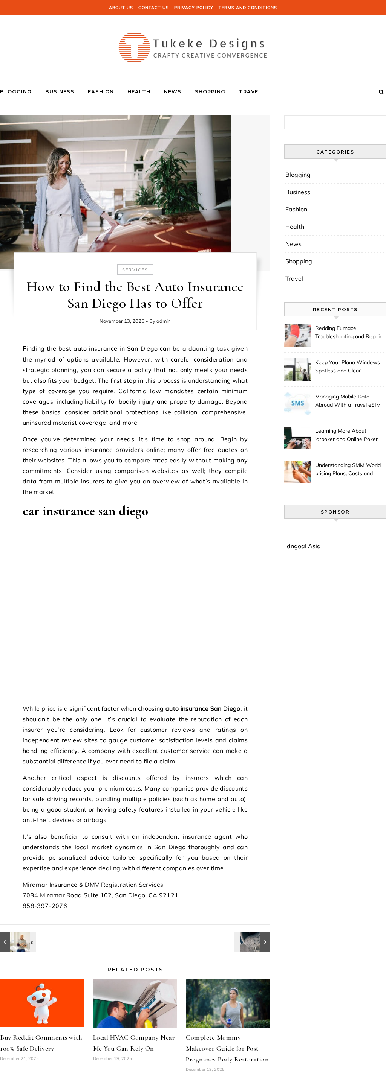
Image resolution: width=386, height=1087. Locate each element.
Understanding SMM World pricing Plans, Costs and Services (348, 470)
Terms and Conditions (248, 7)
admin (163, 321)
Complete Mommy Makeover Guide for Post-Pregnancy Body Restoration (227, 1048)
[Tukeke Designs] (193, 46)
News (172, 91)
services (135, 269)
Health (138, 91)
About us (121, 7)
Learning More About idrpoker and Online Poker (346, 434)
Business (59, 91)
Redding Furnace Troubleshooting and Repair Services (348, 333)
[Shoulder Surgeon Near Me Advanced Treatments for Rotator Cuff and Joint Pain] (17, 942)
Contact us (153, 7)
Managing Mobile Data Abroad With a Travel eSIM (348, 400)
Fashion (101, 91)
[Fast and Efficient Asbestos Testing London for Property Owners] (253, 942)
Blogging (16, 91)
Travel (250, 91)
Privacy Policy (193, 7)
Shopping (210, 91)
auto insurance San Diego (202, 708)
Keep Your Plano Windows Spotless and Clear (347, 366)
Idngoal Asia (303, 546)
